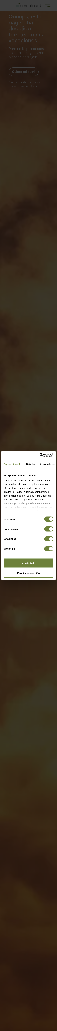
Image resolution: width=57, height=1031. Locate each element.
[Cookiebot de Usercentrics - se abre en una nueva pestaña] (40, 455)
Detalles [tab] (30, 464)
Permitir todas (28, 562)
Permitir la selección (28, 573)
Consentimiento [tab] (12, 464)
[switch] (48, 528)
